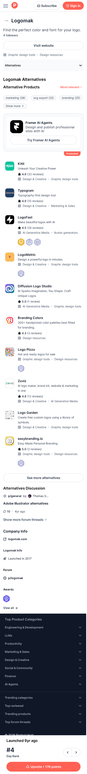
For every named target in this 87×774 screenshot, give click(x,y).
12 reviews (35, 396)
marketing (15, 97)
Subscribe (49, 6)
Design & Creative (34, 179)
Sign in (75, 6)
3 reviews (34, 333)
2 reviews (34, 449)
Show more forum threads (23, 520)
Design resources (51, 54)
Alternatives (13, 65)
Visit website (44, 45)
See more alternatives (43, 478)
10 (8, 511)
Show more (13, 106)
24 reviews (35, 227)
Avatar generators (66, 232)
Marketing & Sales (63, 206)
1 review (33, 301)
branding (71, 97)
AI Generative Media (36, 232)
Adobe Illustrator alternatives (25, 503)
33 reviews (35, 174)
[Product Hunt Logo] (14, 5)
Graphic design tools (21, 54)
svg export (43, 97)
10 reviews (35, 201)
